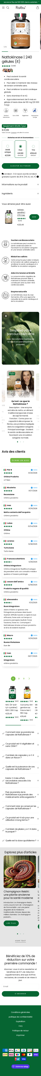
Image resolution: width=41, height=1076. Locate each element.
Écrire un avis (20, 460)
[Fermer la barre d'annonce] (38, 1)
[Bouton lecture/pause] (6, 316)
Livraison (13, 132)
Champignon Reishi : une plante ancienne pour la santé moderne (18, 895)
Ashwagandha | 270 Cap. (21, 212)
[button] (3, 7)
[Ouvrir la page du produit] (12, 693)
